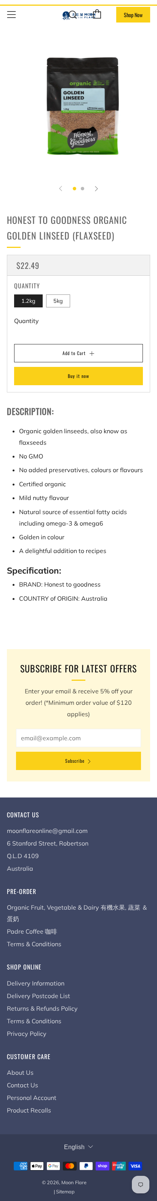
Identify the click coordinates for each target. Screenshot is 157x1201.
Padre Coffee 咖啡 (32, 931)
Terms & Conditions (34, 944)
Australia (20, 868)
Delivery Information (35, 983)
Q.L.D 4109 (23, 856)
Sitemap (65, 1191)
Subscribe (75, 760)
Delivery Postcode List (38, 996)
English (74, 1147)
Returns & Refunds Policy (42, 1008)
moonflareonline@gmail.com (47, 830)
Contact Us (22, 1085)
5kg (58, 300)
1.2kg (28, 300)
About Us (20, 1072)
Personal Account (31, 1097)
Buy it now (78, 376)
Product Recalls (29, 1110)
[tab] (74, 188)
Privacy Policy (26, 1033)
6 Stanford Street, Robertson (47, 843)
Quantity (26, 321)
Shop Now (133, 15)
